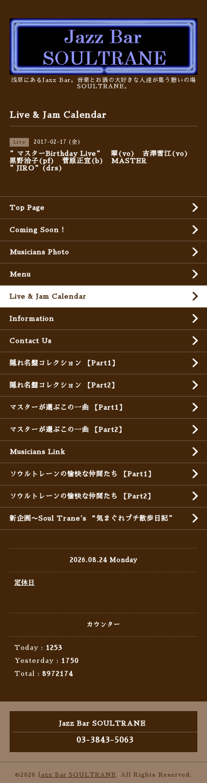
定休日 (24, 582)
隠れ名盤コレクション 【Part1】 (64, 362)
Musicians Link (37, 451)
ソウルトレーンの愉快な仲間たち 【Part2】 (82, 496)
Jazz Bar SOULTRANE (77, 775)
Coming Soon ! (37, 229)
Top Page (27, 207)
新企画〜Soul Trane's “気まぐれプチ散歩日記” (93, 518)
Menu (20, 274)
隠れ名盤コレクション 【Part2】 (64, 385)
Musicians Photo (39, 251)
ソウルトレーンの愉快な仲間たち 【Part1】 (82, 473)
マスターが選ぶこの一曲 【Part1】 (68, 407)
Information (32, 318)
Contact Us (31, 340)
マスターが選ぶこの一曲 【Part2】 (68, 429)
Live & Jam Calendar (48, 296)
